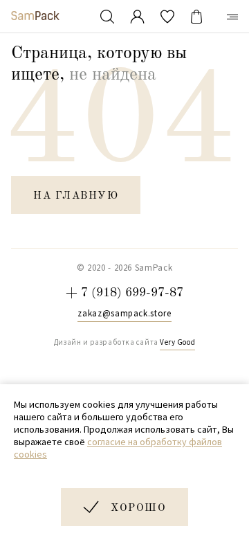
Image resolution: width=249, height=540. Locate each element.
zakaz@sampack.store (124, 313)
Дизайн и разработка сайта (124, 342)
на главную (75, 196)
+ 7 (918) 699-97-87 (124, 293)
